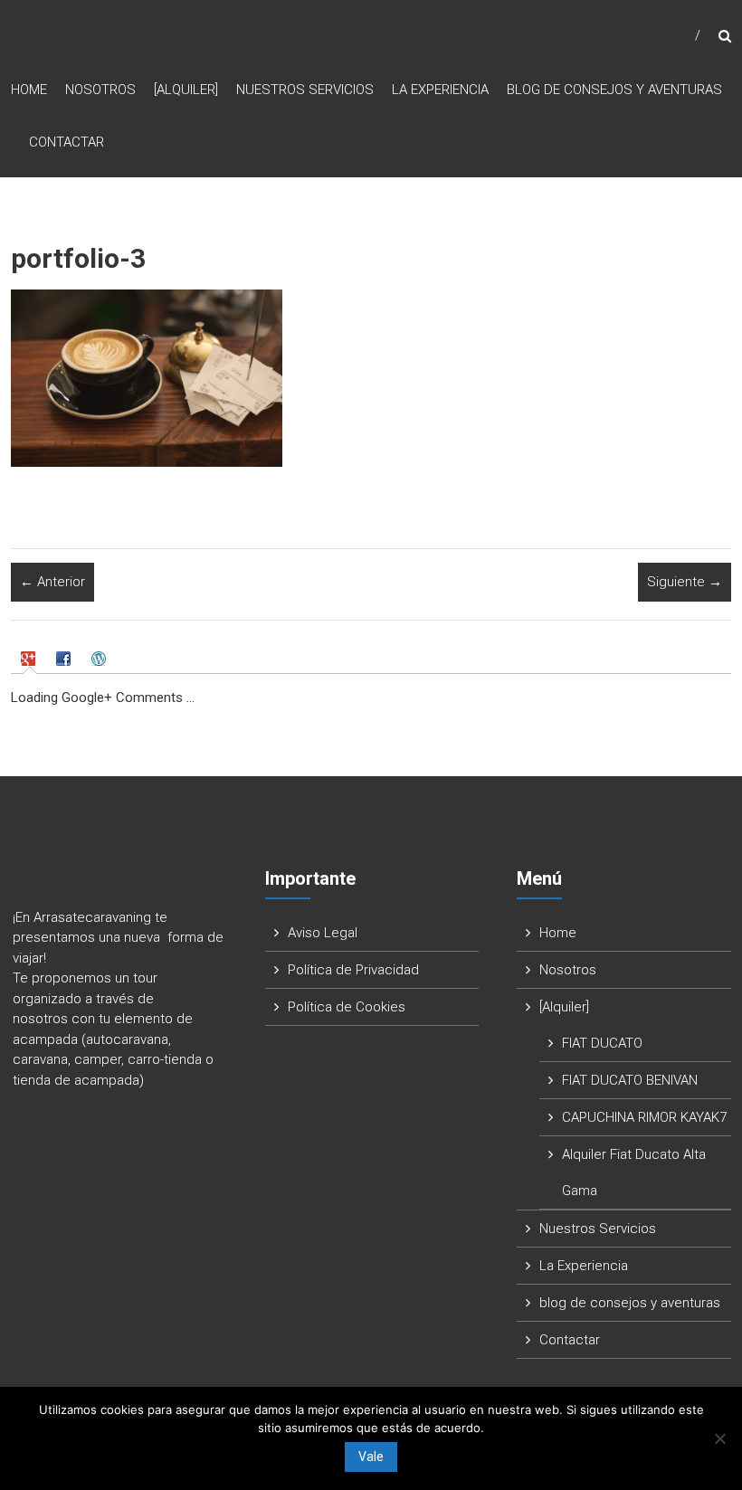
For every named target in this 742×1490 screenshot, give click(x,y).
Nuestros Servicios (305, 89)
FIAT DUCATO (602, 1043)
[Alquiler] (186, 89)
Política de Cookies (346, 1007)
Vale (371, 1456)
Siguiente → (684, 582)
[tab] (30, 658)
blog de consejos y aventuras (614, 89)
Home (29, 89)
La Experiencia (440, 89)
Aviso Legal (322, 933)
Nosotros (100, 89)
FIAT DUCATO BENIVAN (630, 1080)
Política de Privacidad (353, 970)
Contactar (66, 142)
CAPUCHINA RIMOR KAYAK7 (644, 1117)
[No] (719, 1438)
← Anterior (52, 582)
